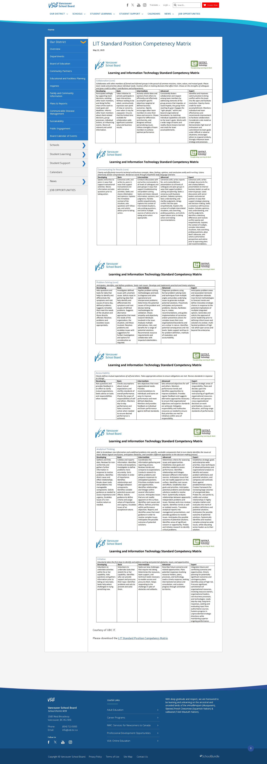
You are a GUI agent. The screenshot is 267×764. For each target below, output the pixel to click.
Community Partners (61, 70)
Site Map (128, 756)
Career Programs (116, 717)
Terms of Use (112, 756)
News (168, 13)
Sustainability (57, 121)
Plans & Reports (58, 103)
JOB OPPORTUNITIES (189, 13)
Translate (154, 5)
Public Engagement (60, 128)
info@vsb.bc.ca (70, 729)
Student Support (130, 13)
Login (165, 5)
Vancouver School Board (73, 756)
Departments (57, 56)
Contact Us (142, 756)
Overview (55, 48)
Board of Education (60, 63)
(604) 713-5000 (69, 726)
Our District (58, 13)
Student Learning (101, 13)
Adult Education (115, 709)
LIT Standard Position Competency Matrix (142, 638)
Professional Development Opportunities (129, 732)
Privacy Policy (95, 756)
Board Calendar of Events (63, 135)
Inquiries (54, 85)
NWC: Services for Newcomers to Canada (128, 725)
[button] (84, 42)
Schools (77, 13)
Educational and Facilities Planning (67, 78)
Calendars (154, 13)
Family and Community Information (62, 94)
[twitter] (132, 5)
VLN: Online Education (118, 740)
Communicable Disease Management (62, 112)
